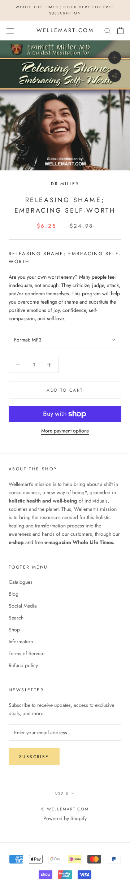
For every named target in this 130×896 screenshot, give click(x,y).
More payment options (65, 430)
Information (21, 641)
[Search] (107, 30)
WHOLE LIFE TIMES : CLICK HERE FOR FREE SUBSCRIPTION (65, 10)
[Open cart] (120, 30)
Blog (13, 593)
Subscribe (34, 756)
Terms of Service (26, 653)
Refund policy (23, 665)
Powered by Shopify (65, 818)
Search (16, 617)
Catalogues (20, 582)
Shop (14, 629)
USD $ (62, 793)
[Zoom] (114, 57)
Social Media (23, 605)
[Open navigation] (10, 30)
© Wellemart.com (65, 809)
